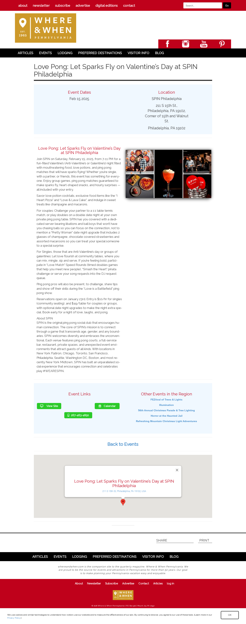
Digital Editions (106, 5)
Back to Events (123, 444)
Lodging (65, 53)
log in (170, 583)
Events (45, 53)
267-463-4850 (80, 415)
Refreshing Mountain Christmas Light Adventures (166, 421)
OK (229, 615)
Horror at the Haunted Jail (166, 415)
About (22, 5)
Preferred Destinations (100, 53)
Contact (129, 5)
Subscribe (62, 5)
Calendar (110, 406)
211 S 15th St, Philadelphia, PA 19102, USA (124, 491)
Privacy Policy (13, 618)
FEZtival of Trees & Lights (166, 399)
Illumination (166, 405)
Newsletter (41, 5)
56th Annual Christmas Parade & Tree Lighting (166, 410)
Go (227, 5)
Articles (25, 53)
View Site (52, 406)
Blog (159, 53)
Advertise (83, 5)
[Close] (177, 470)
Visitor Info (138, 53)
